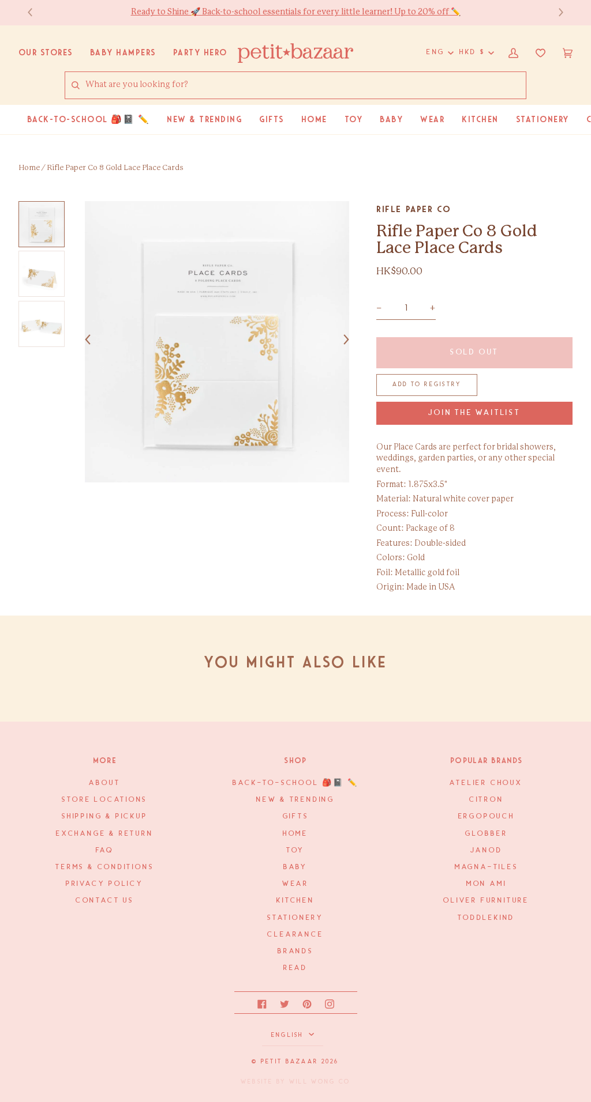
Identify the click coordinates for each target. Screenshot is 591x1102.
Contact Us (105, 900)
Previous (35, 12)
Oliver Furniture (486, 900)
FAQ (105, 850)
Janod (486, 850)
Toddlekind (486, 918)
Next (555, 12)
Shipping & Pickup (104, 816)
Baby (295, 867)
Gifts (296, 816)
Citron (486, 799)
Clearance (295, 934)
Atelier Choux (486, 783)
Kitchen (295, 900)
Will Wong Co (319, 1081)
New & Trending (295, 799)
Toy (295, 850)
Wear (295, 884)
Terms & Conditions (104, 867)
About (104, 783)
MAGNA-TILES (486, 867)
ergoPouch (486, 816)
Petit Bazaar (289, 1061)
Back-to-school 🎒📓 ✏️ (295, 783)
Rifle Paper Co (413, 209)
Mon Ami (486, 884)
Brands (295, 951)
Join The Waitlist (474, 413)
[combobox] (305, 85)
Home (29, 168)
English (288, 1035)
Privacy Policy (105, 884)
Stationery (295, 918)
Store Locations (104, 799)
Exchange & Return (104, 833)
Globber (486, 833)
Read (295, 968)
